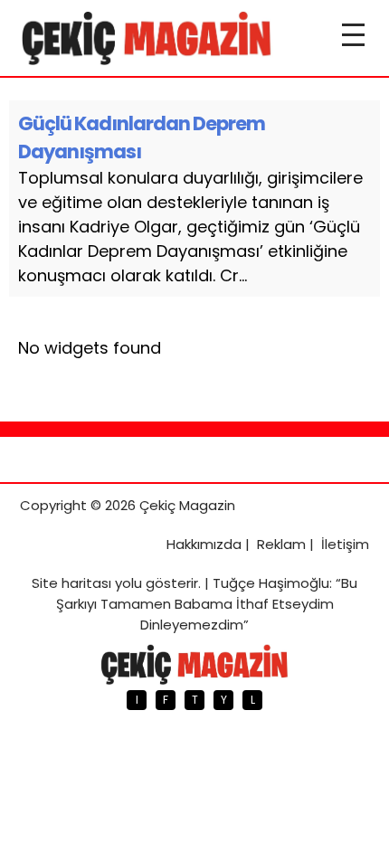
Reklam (281, 544)
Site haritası (71, 582)
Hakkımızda (204, 544)
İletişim (345, 544)
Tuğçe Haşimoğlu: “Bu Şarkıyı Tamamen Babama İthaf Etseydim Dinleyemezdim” (207, 603)
